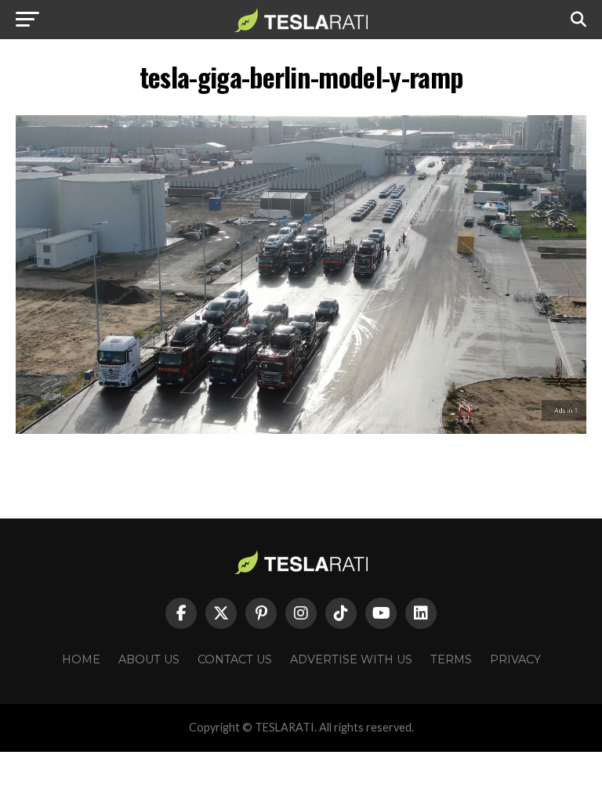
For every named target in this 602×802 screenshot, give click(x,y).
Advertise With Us (351, 659)
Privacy (515, 659)
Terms (451, 659)
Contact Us (235, 659)
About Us (149, 659)
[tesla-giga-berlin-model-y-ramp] (301, 429)
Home (81, 659)
